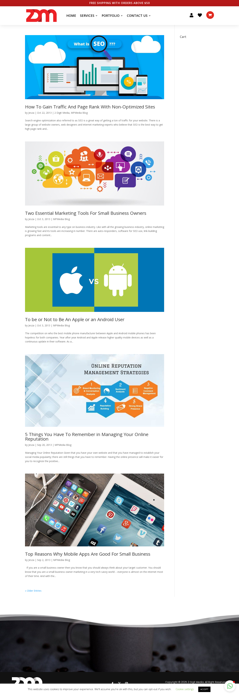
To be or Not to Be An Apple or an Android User (74, 319)
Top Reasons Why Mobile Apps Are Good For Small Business (87, 554)
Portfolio (111, 15)
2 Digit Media (61, 112)
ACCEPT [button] (204, 689)
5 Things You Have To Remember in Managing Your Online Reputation (86, 436)
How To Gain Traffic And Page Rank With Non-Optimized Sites (90, 107)
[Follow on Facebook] (112, 683)
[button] (230, 686)
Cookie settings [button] (185, 689)
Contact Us (137, 15)
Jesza (31, 112)
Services (87, 15)
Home (71, 15)
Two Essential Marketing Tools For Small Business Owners (85, 213)
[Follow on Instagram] (126, 683)
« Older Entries (33, 590)
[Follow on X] (119, 683)
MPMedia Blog (79, 112)
